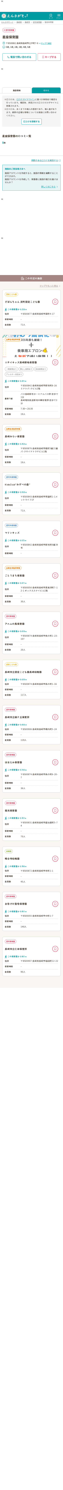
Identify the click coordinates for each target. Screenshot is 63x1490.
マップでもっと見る (49, 285)
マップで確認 (46, 43)
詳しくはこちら (48, 186)
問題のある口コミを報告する (44, 160)
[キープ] (55, 302)
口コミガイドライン (26, 99)
